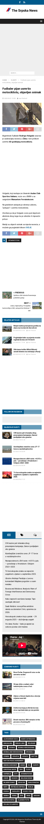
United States (9, 800)
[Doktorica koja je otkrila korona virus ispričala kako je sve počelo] (7, 710)
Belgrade (31, 743)
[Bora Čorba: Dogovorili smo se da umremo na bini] (7, 674)
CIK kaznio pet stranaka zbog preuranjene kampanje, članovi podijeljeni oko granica (25, 435)
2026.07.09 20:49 (20, 451)
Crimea (6, 756)
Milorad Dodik (26, 778)
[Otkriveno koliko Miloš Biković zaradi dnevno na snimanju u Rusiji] (7, 351)
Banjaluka (8, 743)
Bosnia (12, 747)
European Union (10, 769)
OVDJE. (29, 227)
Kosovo (15, 778)
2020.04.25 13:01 (20, 330)
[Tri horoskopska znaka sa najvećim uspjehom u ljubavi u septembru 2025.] (7, 475)
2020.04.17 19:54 (20, 342)
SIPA (21, 795)
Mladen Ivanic (9, 782)
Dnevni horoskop (10, 765)
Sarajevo (16, 791)
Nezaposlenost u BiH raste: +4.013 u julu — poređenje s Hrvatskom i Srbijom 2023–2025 (27, 461)
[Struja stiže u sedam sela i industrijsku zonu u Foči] (7, 686)
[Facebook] (20, 2)
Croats (25, 756)
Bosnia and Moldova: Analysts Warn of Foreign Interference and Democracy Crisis (21, 592)
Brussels (30, 752)
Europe (36, 765)
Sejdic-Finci (28, 791)
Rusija (30, 787)
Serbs (14, 795)
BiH (5, 747)
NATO (6, 787)
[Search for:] (22, 73)
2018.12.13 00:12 (20, 701)
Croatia (15, 756)
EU (29, 765)
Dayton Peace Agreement (14, 760)
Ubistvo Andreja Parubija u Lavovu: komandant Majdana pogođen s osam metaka (20, 581)
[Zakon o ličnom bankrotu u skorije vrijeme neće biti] (7, 698)
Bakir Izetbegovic (28, 739)
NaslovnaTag (33, 782)
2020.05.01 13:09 (9, 98)
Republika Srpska (18, 787)
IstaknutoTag (13, 240)
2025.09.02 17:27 (20, 479)
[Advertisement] (22, 47)
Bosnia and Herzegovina (13, 752)
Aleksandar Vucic (11, 739)
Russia (6, 791)
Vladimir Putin (23, 800)
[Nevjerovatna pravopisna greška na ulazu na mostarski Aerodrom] (7, 328)
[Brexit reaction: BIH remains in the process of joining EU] (7, 722)
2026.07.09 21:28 (20, 440)
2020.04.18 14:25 (20, 712)
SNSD (28, 795)
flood (28, 769)
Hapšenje (7, 774)
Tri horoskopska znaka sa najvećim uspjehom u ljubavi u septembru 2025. (27, 475)
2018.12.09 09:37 (20, 689)
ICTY (16, 774)
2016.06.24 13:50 (20, 724)
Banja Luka (20, 743)
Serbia (6, 795)
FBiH (21, 769)
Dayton (34, 756)
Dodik (22, 765)
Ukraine (37, 795)
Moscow (21, 782)
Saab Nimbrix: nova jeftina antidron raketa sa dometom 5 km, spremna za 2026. (20, 609)
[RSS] (24, 2)
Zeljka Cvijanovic (11, 804)
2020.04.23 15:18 (20, 354)
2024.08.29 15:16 (20, 677)
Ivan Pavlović (23, 98)
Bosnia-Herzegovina (26, 747)
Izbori (6, 778)
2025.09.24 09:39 (20, 465)
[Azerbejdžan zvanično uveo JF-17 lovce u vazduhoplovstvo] (7, 449)
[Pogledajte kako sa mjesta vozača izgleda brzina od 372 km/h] (7, 340)
